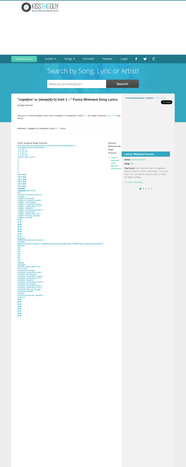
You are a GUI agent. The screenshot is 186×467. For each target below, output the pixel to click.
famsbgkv (21, 242)
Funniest (88, 59)
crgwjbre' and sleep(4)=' (26, 212)
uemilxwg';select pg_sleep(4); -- (29, 290)
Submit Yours (160, 98)
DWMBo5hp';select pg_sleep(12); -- (31, 240)
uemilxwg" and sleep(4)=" (27, 274)
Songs (68, 59)
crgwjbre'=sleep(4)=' (25, 218)
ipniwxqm (21, 246)
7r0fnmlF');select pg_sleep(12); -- (30, 195)
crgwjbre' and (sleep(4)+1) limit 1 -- (30, 210)
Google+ (153, 59)
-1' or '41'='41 (22, 151)
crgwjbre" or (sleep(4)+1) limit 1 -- (30, 204)
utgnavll (20, 293)
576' (19, 193)
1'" (18, 159)
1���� (21, 188)
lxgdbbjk (20, 263)
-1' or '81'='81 (22, 155)
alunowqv (21, 197)
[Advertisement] (93, 34)
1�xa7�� (21, 174)
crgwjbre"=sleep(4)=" (25, 208)
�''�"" (20, 220)
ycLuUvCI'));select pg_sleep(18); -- (30, 295)
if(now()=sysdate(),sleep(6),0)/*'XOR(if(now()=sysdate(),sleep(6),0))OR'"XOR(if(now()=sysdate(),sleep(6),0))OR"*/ (60, 244)
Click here (111, 115)
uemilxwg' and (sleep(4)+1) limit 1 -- (31, 282)
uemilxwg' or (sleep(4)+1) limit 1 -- (30, 286)
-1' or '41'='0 (22, 149)
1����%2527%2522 (26, 191)
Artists (49, 59)
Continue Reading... (134, 182)
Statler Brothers (138, 159)
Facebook (136, 59)
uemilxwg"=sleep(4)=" (26, 280)
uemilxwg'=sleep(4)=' (25, 291)
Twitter (145, 59)
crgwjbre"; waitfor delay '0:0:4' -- (30, 206)
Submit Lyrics (24, 59)
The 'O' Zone (22, 269)
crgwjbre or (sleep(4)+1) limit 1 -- (29, 200)
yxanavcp (21, 297)
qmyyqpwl (21, 265)
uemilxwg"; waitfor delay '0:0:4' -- (30, 278)
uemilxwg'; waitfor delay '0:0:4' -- (30, 288)
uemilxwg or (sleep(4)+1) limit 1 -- (30, 272)
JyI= (19, 248)
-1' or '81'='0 (22, 153)
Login (124, 59)
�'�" (19, 299)
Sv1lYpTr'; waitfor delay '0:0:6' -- (29, 267)
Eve (131, 163)
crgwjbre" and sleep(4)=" (27, 202)
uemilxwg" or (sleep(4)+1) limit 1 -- (30, 276)
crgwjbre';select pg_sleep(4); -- (29, 216)
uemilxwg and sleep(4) (26, 270)
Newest (107, 59)
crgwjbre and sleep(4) (25, 198)
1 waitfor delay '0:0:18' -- (26, 157)
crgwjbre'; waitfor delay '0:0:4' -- (29, 214)
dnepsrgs (21, 238)
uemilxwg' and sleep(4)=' (26, 284)
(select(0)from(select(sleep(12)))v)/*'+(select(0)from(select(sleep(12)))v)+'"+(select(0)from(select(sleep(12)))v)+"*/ (46, 146)
